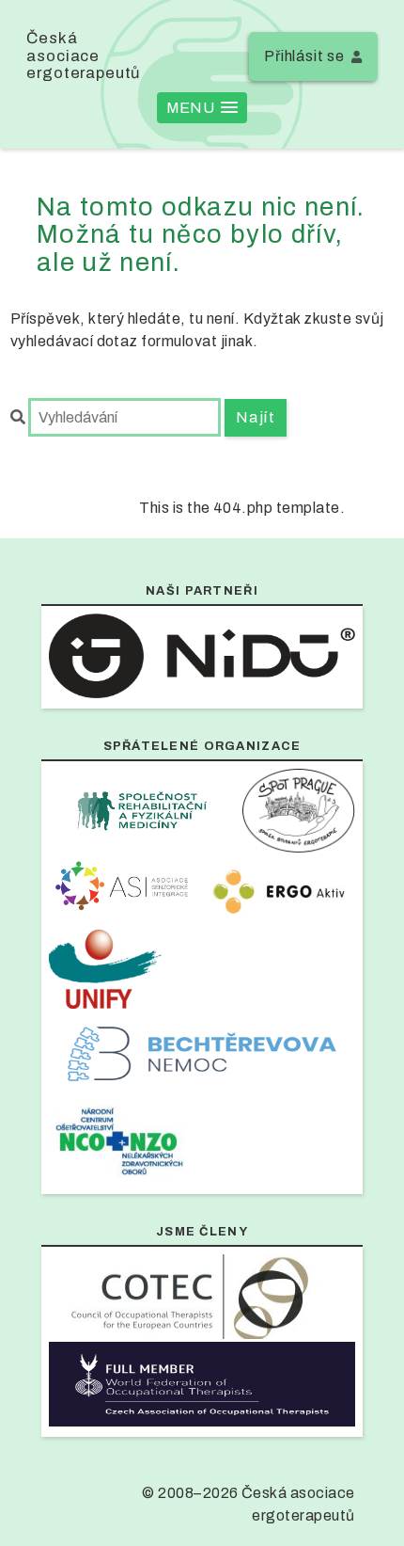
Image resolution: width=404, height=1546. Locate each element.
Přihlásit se (304, 56)
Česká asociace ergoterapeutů (83, 55)
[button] (202, 107)
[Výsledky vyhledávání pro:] (117, 417)
